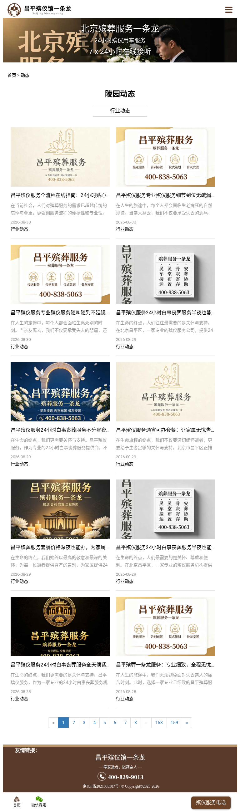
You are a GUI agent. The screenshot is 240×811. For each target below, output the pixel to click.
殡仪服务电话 (211, 802)
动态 (25, 75)
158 (159, 722)
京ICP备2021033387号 (101, 786)
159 (174, 722)
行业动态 (120, 111)
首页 (12, 75)
